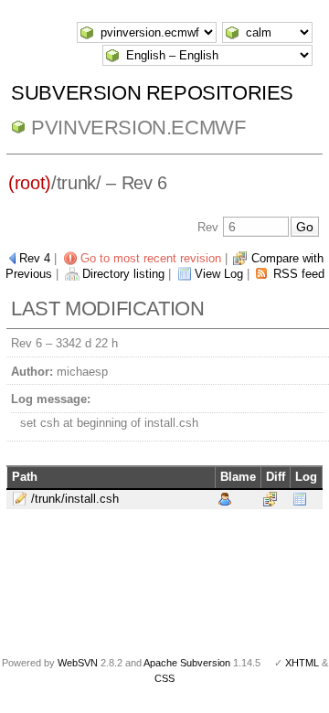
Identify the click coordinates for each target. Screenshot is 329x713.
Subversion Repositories (152, 92)
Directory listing (123, 274)
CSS (164, 678)
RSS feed (298, 274)
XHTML (302, 662)
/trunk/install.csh (75, 498)
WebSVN (78, 662)
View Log (219, 274)
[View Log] (299, 498)
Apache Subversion (186, 662)
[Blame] (225, 498)
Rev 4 (34, 258)
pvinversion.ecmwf (138, 127)
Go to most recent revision (150, 258)
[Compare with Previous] (270, 498)
